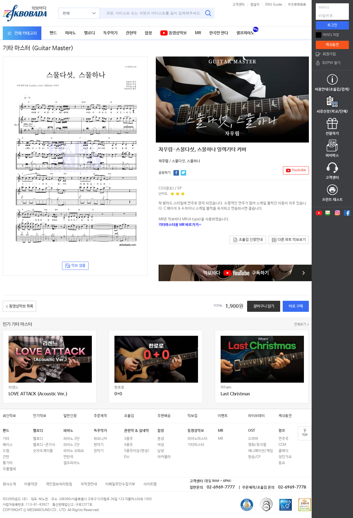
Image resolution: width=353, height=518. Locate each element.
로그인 (332, 25)
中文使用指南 (297, 5)
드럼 (6, 451)
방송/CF (254, 457)
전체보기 (300, 324)
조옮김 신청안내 (251, 240)
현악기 (99, 445)
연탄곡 (68, 457)
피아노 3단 (71, 439)
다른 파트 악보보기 (292, 240)
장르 (282, 431)
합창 (148, 33)
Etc (126, 457)
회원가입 (329, 54)
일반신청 (70, 416)
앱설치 (255, 5)
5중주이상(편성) (136, 451)
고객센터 (238, 5)
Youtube (299, 170)
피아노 (70, 33)
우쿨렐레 (9, 469)
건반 (6, 457)
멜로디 (89, 33)
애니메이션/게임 (260, 451)
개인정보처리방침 (59, 484)
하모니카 (100, 439)
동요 (282, 463)
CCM (282, 445)
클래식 (283, 451)
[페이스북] (347, 213)
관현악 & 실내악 (136, 431)
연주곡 (283, 439)
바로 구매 (296, 306)
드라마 (253, 439)
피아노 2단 (71, 445)
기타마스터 (196, 445)
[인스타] (337, 213)
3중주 (128, 439)
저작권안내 (89, 484)
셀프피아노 (245, 33)
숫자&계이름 (43, 451)
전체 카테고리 (25, 33)
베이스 (8, 445)
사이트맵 (150, 484)
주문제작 (100, 416)
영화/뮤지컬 (257, 445)
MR (198, 33)
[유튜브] (318, 213)
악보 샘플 (78, 266)
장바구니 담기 (263, 306)
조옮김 (129, 416)
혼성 (160, 439)
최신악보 (9, 416)
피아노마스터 (197, 439)
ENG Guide (273, 5)
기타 (6, 439)
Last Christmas (235, 394)
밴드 (53, 33)
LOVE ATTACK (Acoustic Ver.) (38, 394)
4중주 (128, 445)
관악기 (99, 451)
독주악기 (110, 33)
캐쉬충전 (285, 416)
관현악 (131, 33)
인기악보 (39, 416)
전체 (66, 13)
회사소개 (9, 484)
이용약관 (31, 484)
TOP (304, 435)
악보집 (192, 416)
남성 (160, 451)
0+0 (118, 394)
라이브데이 (256, 416)
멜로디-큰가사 (44, 445)
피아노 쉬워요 (73, 451)
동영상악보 (177, 33)
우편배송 (164, 416)
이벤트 (223, 416)
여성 (160, 445)
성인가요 (285, 457)
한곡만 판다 (218, 33)
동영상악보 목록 (21, 306)
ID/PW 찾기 (331, 63)
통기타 (8, 463)
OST (251, 431)
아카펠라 (164, 457)
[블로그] (328, 213)
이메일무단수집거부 (120, 484)
